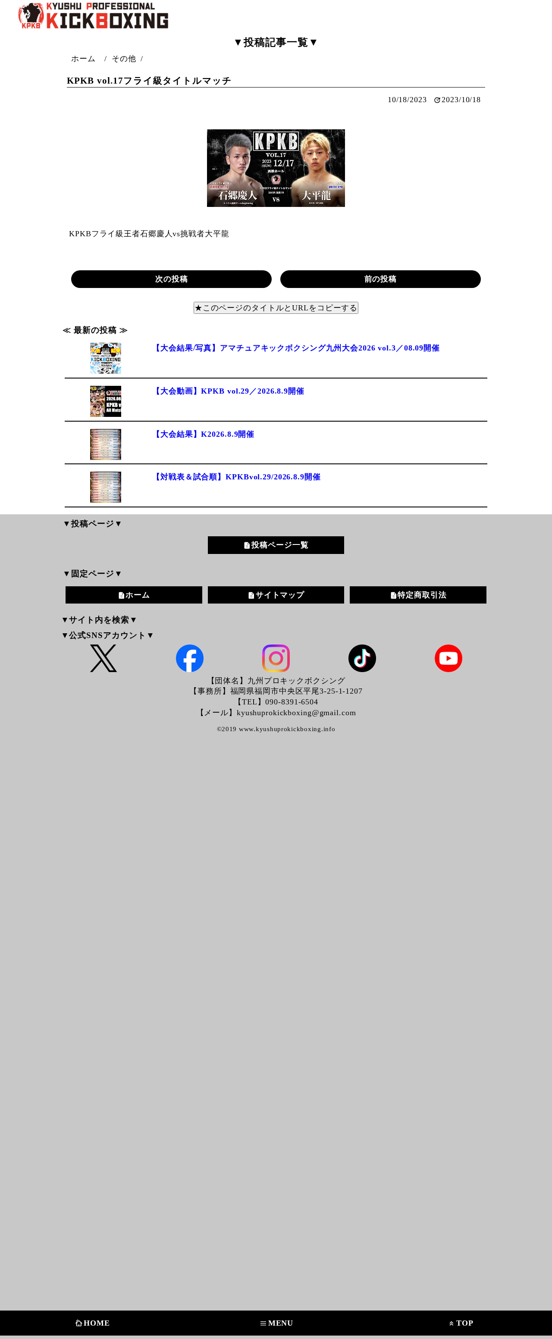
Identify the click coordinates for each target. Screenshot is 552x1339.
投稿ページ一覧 (279, 545)
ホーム (137, 595)
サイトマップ (280, 595)
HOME (92, 1323)
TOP (461, 1323)
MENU (277, 1323)
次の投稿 (171, 279)
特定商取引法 (422, 595)
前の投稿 (380, 279)
